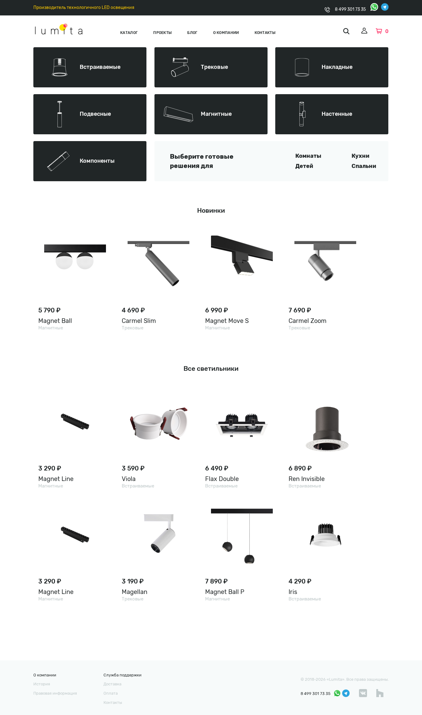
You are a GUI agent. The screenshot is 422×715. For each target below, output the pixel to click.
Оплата (110, 693)
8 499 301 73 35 (350, 9)
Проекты (162, 33)
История (41, 684)
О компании (226, 33)
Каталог (129, 33)
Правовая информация (55, 693)
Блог (192, 33)
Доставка (112, 684)
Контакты (265, 33)
